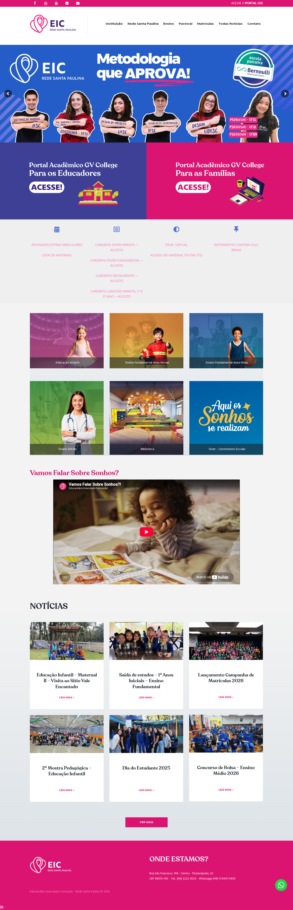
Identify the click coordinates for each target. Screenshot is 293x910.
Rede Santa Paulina (143, 24)
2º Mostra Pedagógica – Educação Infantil (66, 771)
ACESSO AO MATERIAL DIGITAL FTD (176, 255)
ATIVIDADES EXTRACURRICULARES (56, 245)
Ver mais (146, 822)
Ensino (168, 24)
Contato (254, 24)
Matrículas (205, 24)
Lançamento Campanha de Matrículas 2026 (226, 678)
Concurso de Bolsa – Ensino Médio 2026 (226, 771)
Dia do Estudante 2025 (146, 768)
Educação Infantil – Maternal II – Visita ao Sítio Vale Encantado (67, 681)
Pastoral (185, 24)
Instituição (114, 24)
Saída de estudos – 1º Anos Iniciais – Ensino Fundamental (146, 681)
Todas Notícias (230, 24)
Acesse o (247, 3)
